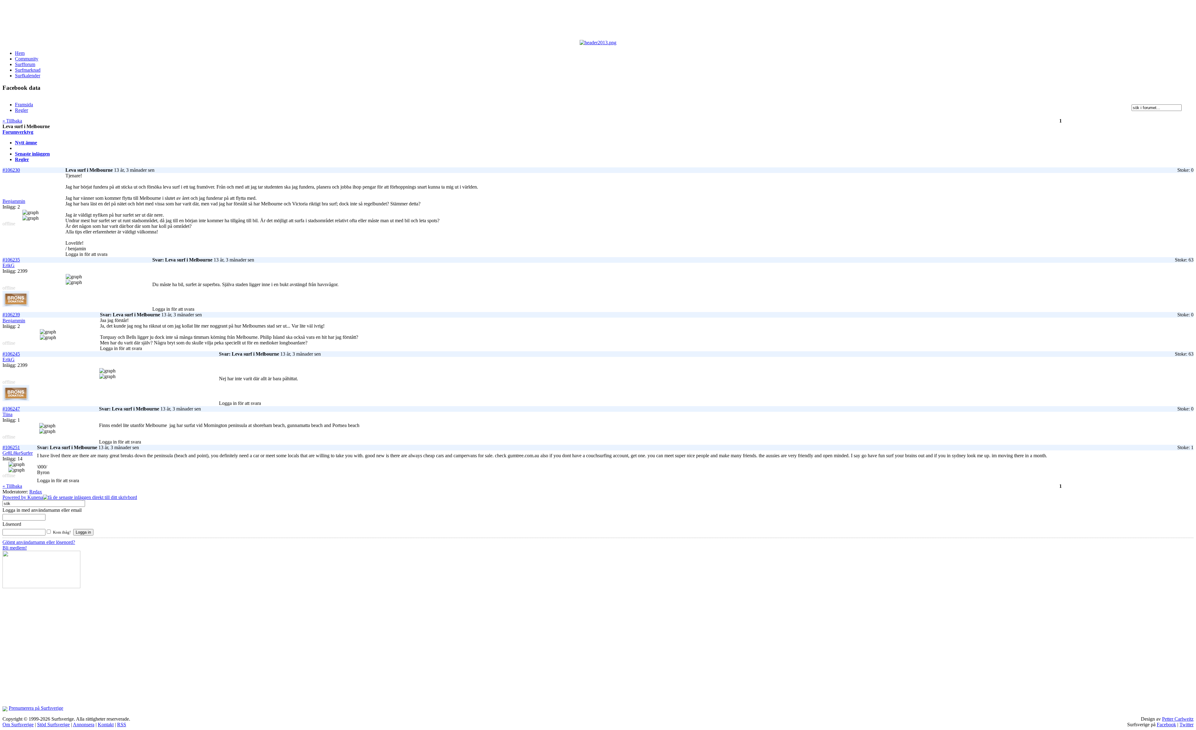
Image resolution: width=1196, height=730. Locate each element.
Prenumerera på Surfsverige (36, 708)
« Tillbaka (12, 120)
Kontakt (106, 724)
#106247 (11, 408)
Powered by (14, 497)
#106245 (11, 354)
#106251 (11, 447)
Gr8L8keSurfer (17, 453)
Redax (35, 491)
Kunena (35, 497)
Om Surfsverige (18, 724)
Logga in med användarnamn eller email (42, 510)
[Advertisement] (155, 21)
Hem (20, 53)
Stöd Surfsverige (53, 724)
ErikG (8, 265)
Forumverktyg (17, 132)
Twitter (1186, 724)
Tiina (7, 414)
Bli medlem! (14, 547)
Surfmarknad (27, 70)
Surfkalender (27, 75)
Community (26, 58)
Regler (22, 159)
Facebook (1166, 724)
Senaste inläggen (32, 153)
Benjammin (13, 201)
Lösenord (11, 524)
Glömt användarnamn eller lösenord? (38, 542)
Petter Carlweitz (1178, 719)
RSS (121, 724)
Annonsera (83, 724)
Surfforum (25, 64)
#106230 (11, 170)
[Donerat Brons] (15, 305)
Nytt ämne (26, 142)
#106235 (11, 259)
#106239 (11, 314)
